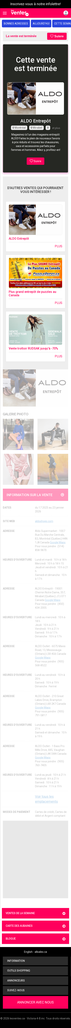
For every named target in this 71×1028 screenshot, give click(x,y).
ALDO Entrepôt (19, 238)
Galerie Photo (15, 414)
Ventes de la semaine (20, 913)
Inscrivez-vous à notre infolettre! (35, 4)
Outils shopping (18, 970)
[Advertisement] (35, 859)
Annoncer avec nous (35, 1002)
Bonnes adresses (16, 23)
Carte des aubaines (19, 925)
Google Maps (58, 542)
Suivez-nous (16, 990)
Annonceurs (16, 980)
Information (16, 960)
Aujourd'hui (41, 23)
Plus (58, 246)
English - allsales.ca (35, 951)
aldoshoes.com (44, 521)
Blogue (11, 938)
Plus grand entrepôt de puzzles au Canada (32, 293)
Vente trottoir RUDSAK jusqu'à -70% (33, 348)
